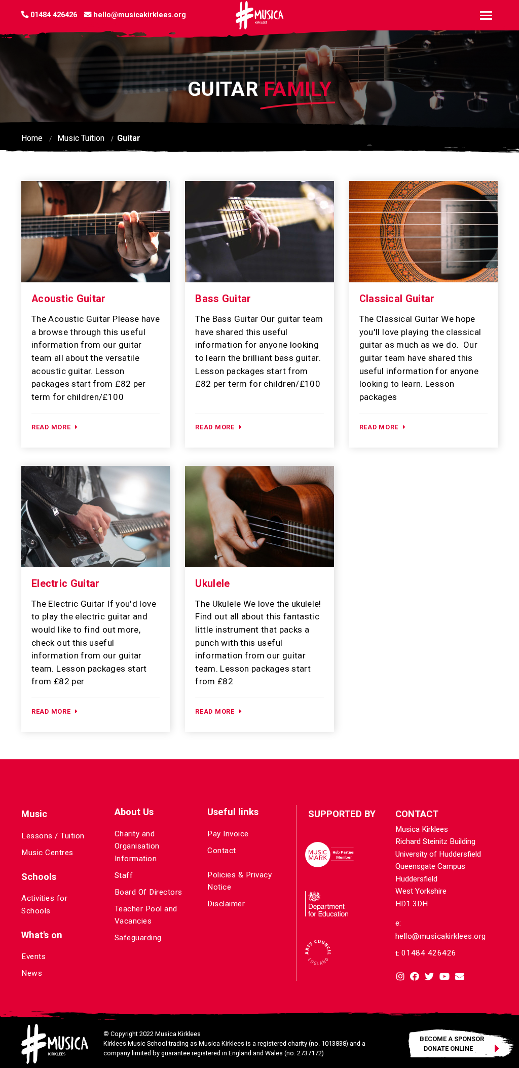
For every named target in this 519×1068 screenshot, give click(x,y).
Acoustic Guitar (68, 299)
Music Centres (47, 852)
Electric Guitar (65, 584)
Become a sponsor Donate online (452, 1043)
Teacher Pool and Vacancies (146, 915)
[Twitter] (429, 977)
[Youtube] (444, 977)
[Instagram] (400, 977)
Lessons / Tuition (53, 835)
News (31, 973)
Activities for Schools (44, 904)
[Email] (459, 977)
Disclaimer (226, 903)
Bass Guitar (223, 299)
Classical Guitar (397, 299)
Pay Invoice (228, 833)
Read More (50, 427)
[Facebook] (414, 977)
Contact (221, 850)
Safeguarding (138, 937)
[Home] (259, 15)
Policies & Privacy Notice (239, 881)
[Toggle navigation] (486, 15)
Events (33, 956)
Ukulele (212, 584)
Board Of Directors (148, 892)
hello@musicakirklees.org (440, 936)
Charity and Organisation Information (137, 846)
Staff (124, 875)
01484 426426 (429, 952)
